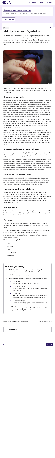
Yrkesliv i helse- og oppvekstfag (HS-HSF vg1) (17, 10)
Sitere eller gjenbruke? (11, 329)
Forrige (7, 344)
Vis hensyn (8, 219)
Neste (48, 344)
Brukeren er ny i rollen (14, 97)
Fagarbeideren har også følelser (19, 189)
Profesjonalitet (10, 207)
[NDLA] (6, 2)
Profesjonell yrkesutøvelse (10, 13)
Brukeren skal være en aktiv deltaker (21, 149)
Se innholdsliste (9, 19)
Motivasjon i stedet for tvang (17, 174)
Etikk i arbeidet (23, 13)
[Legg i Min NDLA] (50, 27)
